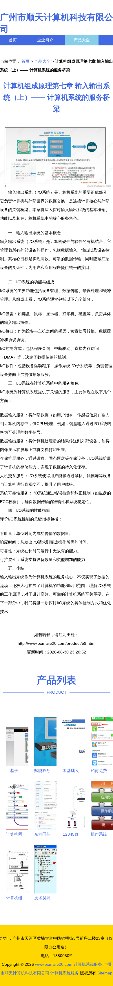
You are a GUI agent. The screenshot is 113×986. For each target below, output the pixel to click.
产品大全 (82, 40)
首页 (13, 40)
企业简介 (45, 40)
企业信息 (53, 50)
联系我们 (17, 50)
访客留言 (90, 50)
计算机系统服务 (88, 964)
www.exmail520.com (53, 964)
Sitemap (104, 973)
